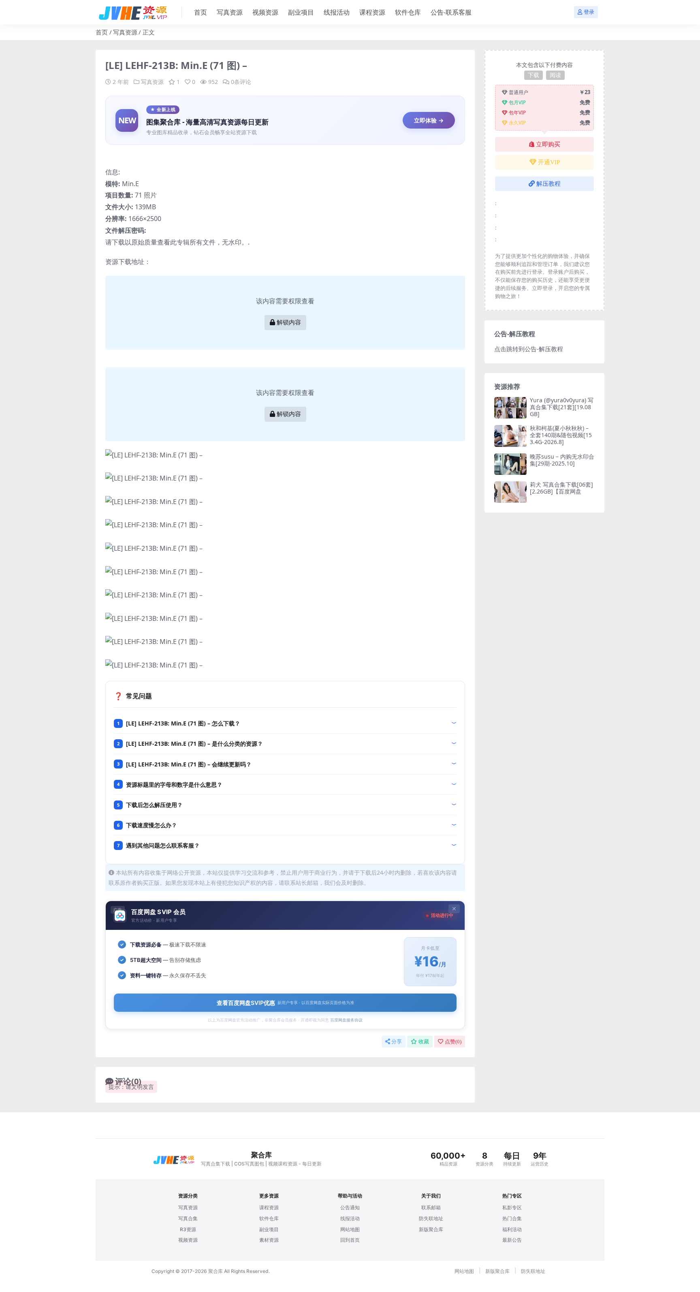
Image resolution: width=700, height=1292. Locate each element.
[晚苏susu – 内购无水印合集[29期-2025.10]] (510, 464)
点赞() (453, 1042)
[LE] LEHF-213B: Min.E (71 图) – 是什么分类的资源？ (194, 743)
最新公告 (512, 1240)
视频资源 (265, 12)
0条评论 (241, 82)
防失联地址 (431, 1218)
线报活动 (337, 12)
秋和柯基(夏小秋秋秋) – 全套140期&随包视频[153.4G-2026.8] (561, 435)
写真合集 (188, 1218)
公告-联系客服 (451, 12)
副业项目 (301, 12)
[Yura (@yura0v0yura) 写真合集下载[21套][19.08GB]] (510, 408)
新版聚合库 (431, 1229)
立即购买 (548, 144)
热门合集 (512, 1218)
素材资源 (269, 1240)
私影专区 (512, 1207)
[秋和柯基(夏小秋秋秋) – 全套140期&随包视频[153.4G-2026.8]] (510, 435)
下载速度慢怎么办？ (151, 825)
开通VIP (549, 162)
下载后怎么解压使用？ (154, 805)
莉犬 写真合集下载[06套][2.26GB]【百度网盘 (561, 488)
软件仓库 (408, 12)
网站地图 (350, 1229)
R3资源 (188, 1229)
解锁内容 (289, 322)
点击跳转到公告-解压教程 (528, 349)
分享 (396, 1042)
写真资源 (230, 12)
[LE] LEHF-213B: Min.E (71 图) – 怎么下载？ (183, 723)
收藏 (423, 1042)
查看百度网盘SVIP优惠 (285, 1002)
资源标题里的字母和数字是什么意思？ (174, 784)
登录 (589, 12)
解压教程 (548, 183)
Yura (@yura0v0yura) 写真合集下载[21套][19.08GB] (561, 407)
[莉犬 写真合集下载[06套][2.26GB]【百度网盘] (510, 492)
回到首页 (350, 1240)
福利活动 (512, 1229)
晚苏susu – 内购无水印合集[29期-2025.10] (562, 460)
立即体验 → (429, 120)
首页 (200, 12)
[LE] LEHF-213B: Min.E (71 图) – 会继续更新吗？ (189, 764)
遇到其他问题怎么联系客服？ (163, 845)
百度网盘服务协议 (346, 1019)
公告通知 (350, 1207)
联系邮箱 (431, 1207)
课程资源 (372, 12)
